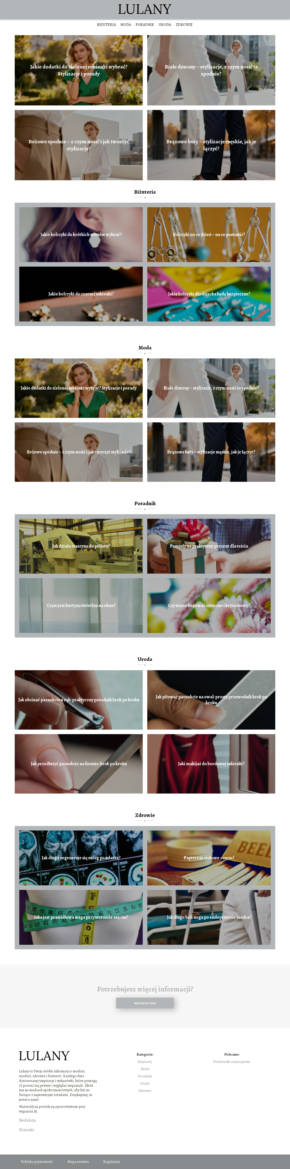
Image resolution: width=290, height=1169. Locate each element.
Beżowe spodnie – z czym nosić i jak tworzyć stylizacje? (79, 145)
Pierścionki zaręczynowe (231, 1061)
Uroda (165, 24)
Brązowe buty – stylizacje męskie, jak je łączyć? (211, 145)
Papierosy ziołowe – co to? (209, 858)
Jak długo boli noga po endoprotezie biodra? (209, 917)
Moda (125, 24)
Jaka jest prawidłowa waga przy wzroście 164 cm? (81, 917)
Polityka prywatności (37, 1161)
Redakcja (27, 1120)
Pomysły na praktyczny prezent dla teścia (209, 546)
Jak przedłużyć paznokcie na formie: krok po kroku (79, 764)
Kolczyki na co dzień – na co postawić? (209, 235)
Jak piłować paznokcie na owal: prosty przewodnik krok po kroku (211, 700)
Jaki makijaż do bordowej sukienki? (211, 764)
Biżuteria (106, 24)
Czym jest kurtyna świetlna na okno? (81, 606)
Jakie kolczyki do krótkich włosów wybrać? (81, 235)
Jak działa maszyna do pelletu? (81, 546)
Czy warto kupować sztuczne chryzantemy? (209, 606)
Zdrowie (184, 24)
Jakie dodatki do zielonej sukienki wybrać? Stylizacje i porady (79, 70)
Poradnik (145, 24)
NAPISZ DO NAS (145, 1003)
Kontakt (26, 1130)
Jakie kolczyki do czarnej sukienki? (81, 294)
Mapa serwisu (78, 1161)
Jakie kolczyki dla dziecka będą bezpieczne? (209, 294)
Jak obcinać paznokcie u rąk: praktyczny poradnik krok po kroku (78, 700)
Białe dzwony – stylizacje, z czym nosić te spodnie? (211, 70)
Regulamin (111, 1161)
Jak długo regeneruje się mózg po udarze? (81, 858)
